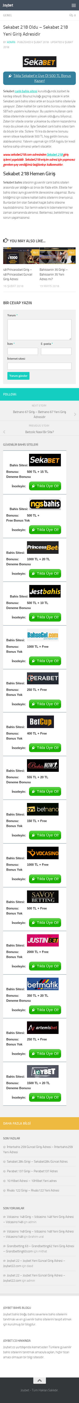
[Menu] (73, 5)
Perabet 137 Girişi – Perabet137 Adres (32, 1171)
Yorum (12, 315)
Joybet (8, 5)
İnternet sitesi (16, 358)
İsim (11, 344)
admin (11, 42)
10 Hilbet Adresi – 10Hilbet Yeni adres (32, 1181)
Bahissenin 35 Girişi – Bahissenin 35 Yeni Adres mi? (54, 274)
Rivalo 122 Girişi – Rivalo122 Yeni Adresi (33, 1190)
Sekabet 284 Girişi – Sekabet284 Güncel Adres (37, 1161)
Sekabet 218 (55, 154)
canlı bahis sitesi (26, 91)
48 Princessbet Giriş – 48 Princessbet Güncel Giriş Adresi (17, 274)
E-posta (47, 344)
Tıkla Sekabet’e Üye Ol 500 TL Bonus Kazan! (42, 78)
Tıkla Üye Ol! (48, 486)
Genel (7, 15)
